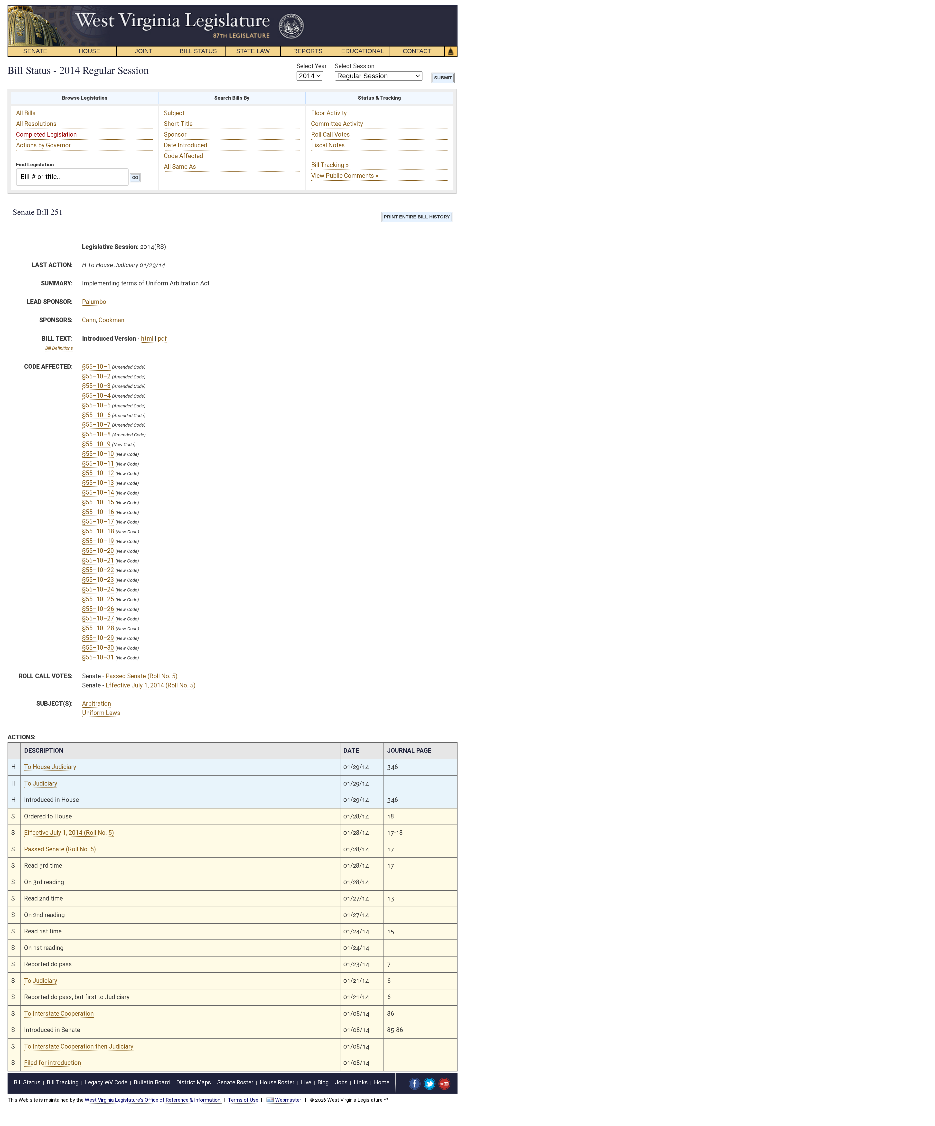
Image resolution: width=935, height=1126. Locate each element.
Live (306, 1082)
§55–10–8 (96, 434)
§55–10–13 (98, 482)
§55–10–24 (98, 589)
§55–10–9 (96, 444)
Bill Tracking (63, 1082)
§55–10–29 (98, 637)
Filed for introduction (52, 1062)
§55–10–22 (98, 569)
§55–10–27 (98, 618)
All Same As (180, 166)
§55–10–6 (96, 415)
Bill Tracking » (330, 165)
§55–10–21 (98, 560)
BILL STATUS (198, 50)
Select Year (312, 66)
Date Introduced (185, 145)
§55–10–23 (98, 579)
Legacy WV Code (106, 1082)
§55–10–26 (98, 608)
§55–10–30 (98, 647)
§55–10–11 (98, 463)
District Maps (193, 1082)
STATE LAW (253, 50)
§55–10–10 (98, 453)
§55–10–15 (98, 502)
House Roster (277, 1082)
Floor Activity (329, 113)
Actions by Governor (43, 145)
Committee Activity (337, 123)
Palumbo (94, 301)
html (147, 338)
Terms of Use (243, 1100)
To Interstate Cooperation (59, 1013)
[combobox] (72, 177)
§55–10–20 (98, 550)
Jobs (341, 1082)
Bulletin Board (152, 1082)
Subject (174, 113)
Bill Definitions (59, 348)
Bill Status (27, 1082)
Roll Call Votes (330, 134)
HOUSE (89, 50)
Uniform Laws (101, 712)
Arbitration (96, 703)
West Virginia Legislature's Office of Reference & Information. (153, 1100)
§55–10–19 (98, 540)
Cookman (111, 320)
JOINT (143, 50)
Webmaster (288, 1100)
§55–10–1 (96, 366)
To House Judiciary (50, 766)
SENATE (35, 50)
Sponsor (175, 134)
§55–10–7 (96, 424)
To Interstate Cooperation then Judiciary (78, 1046)
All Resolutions (36, 123)
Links (361, 1082)
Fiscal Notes (328, 145)
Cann (89, 320)
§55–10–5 (96, 405)
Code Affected (183, 156)
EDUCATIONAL (362, 50)
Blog (323, 1082)
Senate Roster (235, 1082)
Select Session (354, 66)
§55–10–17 (98, 521)
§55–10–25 (98, 599)
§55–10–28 (98, 628)
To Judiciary (40, 783)
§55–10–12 (98, 473)
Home (381, 1082)
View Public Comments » (344, 175)
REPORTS (308, 50)
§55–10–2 (96, 376)
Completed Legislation (46, 134)
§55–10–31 (98, 657)
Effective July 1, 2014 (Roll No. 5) (151, 685)
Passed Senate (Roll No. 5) (142, 676)
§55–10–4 (96, 395)
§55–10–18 (98, 531)
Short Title (178, 123)
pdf (162, 338)
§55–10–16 (98, 512)
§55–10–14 (98, 492)
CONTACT (417, 50)
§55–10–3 (96, 385)
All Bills (26, 113)
